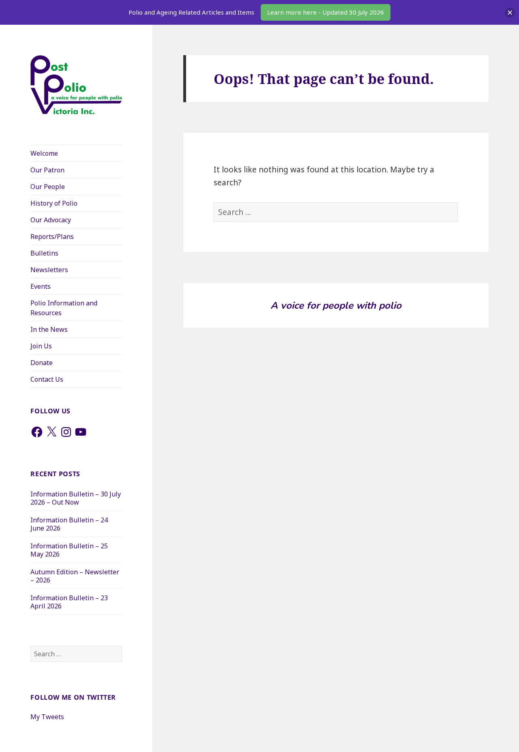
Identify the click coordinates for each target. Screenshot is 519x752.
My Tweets (47, 716)
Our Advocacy (50, 219)
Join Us (41, 346)
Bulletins (44, 253)
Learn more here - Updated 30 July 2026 (325, 12)
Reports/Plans (52, 236)
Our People (47, 186)
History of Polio (53, 203)
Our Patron (47, 169)
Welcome (44, 153)
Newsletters (49, 269)
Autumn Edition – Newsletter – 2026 (74, 575)
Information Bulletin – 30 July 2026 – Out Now (75, 498)
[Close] (510, 12)
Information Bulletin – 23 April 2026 (69, 601)
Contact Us (46, 379)
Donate (41, 362)
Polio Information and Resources (63, 308)
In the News (49, 329)
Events (40, 286)
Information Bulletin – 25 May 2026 (69, 550)
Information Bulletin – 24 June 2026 (69, 524)
